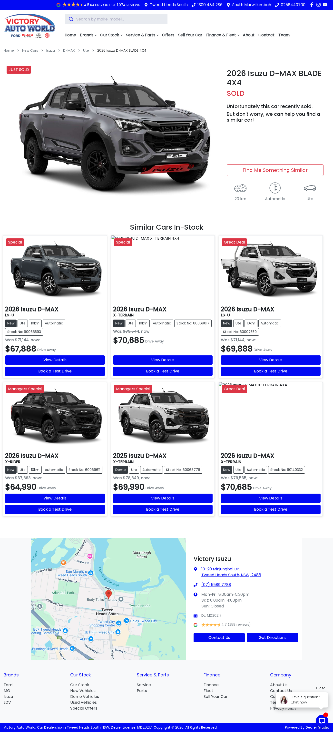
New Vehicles (83, 690)
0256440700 (293, 5)
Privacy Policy (283, 708)
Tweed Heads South (169, 5)
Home (70, 35)
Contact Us (219, 637)
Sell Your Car (190, 35)
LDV (7, 702)
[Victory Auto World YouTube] (326, 4)
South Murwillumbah (251, 5)
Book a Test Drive (55, 371)
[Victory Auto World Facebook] (312, 4)
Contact (266, 35)
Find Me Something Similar (275, 170)
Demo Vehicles (84, 696)
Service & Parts (140, 35)
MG (7, 690)
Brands (86, 35)
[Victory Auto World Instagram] (319, 4)
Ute (86, 50)
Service (144, 685)
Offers (168, 35)
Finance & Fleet (221, 35)
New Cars (30, 50)
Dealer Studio (317, 727)
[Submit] (70, 19)
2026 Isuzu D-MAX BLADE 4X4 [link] (122, 50)
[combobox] (116, 19)
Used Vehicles (83, 702)
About (249, 35)
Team (284, 35)
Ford (8, 685)
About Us (278, 685)
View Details (55, 360)
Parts (142, 690)
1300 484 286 (210, 5)
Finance (211, 685)
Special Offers (83, 708)
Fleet (208, 690)
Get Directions (272, 637)
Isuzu (50, 50)
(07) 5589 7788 (216, 584)
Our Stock (109, 35)
